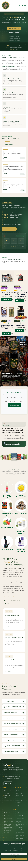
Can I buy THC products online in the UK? (12, 707)
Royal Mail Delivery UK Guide (20, 813)
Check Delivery (14, 405)
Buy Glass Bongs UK (7, 549)
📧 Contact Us (8, 783)
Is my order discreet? (9, 718)
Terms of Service (19, 797)
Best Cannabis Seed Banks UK (19, 830)
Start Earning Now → (9, 228)
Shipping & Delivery (20, 793)
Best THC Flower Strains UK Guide (8, 822)
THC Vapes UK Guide (8, 834)
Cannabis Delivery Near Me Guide (20, 816)
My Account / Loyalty (18, 803)
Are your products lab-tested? (11, 729)
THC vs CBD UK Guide (8, 832)
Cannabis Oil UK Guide (20, 827)
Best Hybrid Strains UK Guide (8, 819)
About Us (18, 790)
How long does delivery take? (10, 712)
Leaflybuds (4, 66)
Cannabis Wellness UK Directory (20, 836)
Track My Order (19, 805)
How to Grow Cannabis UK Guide (20, 825)
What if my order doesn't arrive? (11, 740)
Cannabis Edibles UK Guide (8, 840)
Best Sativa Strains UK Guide (8, 813)
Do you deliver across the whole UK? (12, 723)
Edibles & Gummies (8, 797)
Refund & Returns (19, 795)
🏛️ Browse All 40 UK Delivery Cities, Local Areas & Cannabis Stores (14, 443)
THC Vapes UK (7, 793)
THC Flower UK (7, 790)
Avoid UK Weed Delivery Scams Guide (20, 819)
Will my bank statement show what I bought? (12, 746)
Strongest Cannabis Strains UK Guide (7, 825)
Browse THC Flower (14, 32)
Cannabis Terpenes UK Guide (8, 828)
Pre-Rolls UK (7, 795)
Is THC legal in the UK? (9, 701)
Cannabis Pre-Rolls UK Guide (8, 837)
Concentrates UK (8, 800)
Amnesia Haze (12, 66)
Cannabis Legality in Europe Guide (19, 839)
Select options (6, 299)
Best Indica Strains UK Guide (8, 816)
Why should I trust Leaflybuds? (11, 751)
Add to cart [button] (19, 301)
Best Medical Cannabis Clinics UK (20, 833)
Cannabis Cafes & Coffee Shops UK (19, 822)
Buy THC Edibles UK (7, 527)
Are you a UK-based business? (11, 734)
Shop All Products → (14, 28)
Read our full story (7, 596)
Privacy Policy (19, 800)
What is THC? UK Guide (8, 830)
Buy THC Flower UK (21, 513)
